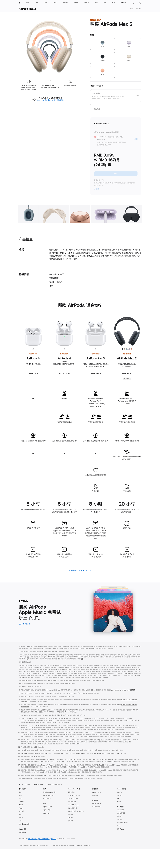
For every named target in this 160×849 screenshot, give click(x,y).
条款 (82, 659)
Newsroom (120, 810)
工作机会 (119, 816)
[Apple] (19, 784)
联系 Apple (120, 829)
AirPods (27, 784)
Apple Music (47, 807)
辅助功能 (119, 792)
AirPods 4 (33, 358)
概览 (131, 8)
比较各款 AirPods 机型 (79, 570)
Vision (21, 808)
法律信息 (79, 845)
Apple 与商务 (96, 792)
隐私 (118, 798)
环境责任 (119, 795)
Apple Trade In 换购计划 (76, 811)
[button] (133, 2)
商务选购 (95, 795)
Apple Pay (22, 832)
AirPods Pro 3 (95, 358)
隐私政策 (55, 845)
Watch (21, 805)
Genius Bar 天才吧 (74, 795)
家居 (20, 814)
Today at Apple (73, 798)
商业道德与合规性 (122, 822)
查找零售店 (71, 792)
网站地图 (87, 845)
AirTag (21, 817)
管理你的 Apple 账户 (49, 792)
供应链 (119, 802)
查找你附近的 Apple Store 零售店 (39, 839)
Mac (20, 795)
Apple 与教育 (96, 803)
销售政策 (71, 845)
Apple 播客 (46, 810)
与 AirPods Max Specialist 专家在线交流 (51, 100)
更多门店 (53, 839)
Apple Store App (73, 805)
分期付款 (70, 814)
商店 (20, 792)
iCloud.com (47, 798)
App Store (46, 813)
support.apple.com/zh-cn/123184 (123, 690)
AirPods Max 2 (27, 8)
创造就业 (119, 819)
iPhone (21, 802)
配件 (20, 821)
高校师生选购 (96, 807)
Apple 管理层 (121, 813)
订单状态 (70, 817)
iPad (20, 798)
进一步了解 (24, 624)
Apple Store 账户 (49, 795)
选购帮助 (70, 821)
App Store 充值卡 (24, 824)
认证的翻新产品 (72, 808)
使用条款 (63, 845)
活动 (118, 826)
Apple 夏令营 (72, 802)
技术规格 (138, 8)
